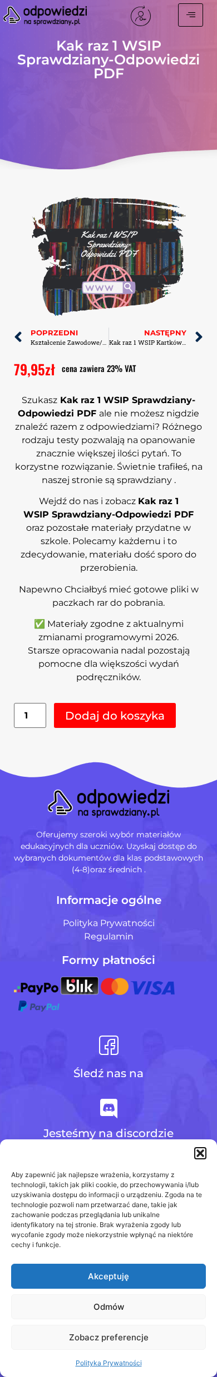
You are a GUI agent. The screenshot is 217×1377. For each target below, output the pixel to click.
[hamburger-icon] (190, 15)
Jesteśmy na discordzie (108, 1133)
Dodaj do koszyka (115, 715)
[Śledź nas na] (109, 1045)
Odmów (108, 1306)
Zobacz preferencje (109, 1337)
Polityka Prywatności (109, 1363)
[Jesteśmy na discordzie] (109, 1108)
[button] (200, 1153)
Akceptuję (108, 1276)
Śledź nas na (108, 1073)
